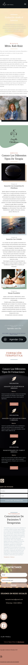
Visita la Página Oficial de (14, 642)
